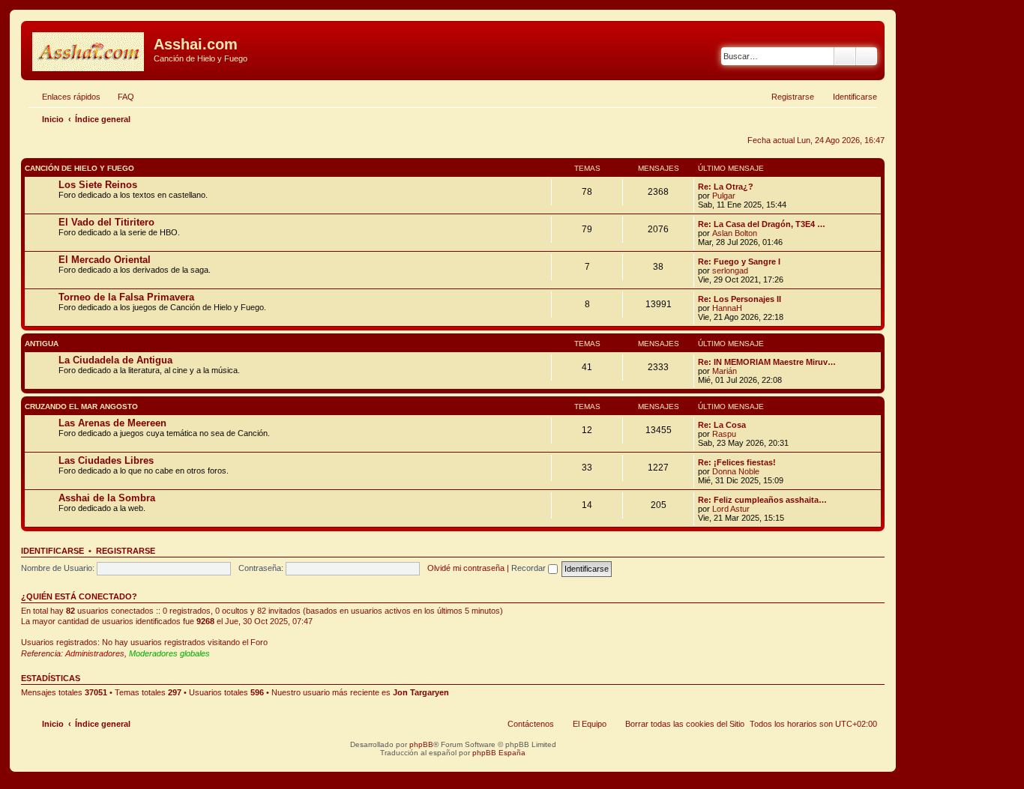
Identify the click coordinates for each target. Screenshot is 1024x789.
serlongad (730, 270)
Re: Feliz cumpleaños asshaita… (762, 499)
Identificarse (52, 550)
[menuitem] (119, 97)
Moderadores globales (169, 653)
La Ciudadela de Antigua (115, 360)
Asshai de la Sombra (106, 498)
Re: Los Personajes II (739, 298)
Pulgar (723, 195)
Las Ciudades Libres (106, 460)
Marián (724, 370)
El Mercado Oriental (104, 259)
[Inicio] (89, 49)
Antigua (41, 343)
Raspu (724, 433)
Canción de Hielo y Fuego (79, 168)
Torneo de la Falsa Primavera (126, 297)
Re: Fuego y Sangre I (739, 261)
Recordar (529, 567)
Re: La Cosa (722, 424)
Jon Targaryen (421, 692)
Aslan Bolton (734, 233)
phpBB (421, 744)
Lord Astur (731, 508)
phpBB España (498, 753)
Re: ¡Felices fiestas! (737, 462)
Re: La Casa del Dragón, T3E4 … (761, 224)
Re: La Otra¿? (725, 186)
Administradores (94, 653)
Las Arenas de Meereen (112, 423)
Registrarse (125, 550)
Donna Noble (735, 471)
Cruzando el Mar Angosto (81, 406)
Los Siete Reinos (97, 184)
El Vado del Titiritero (106, 222)
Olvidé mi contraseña (466, 567)
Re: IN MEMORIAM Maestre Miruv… (767, 361)
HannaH (727, 307)
